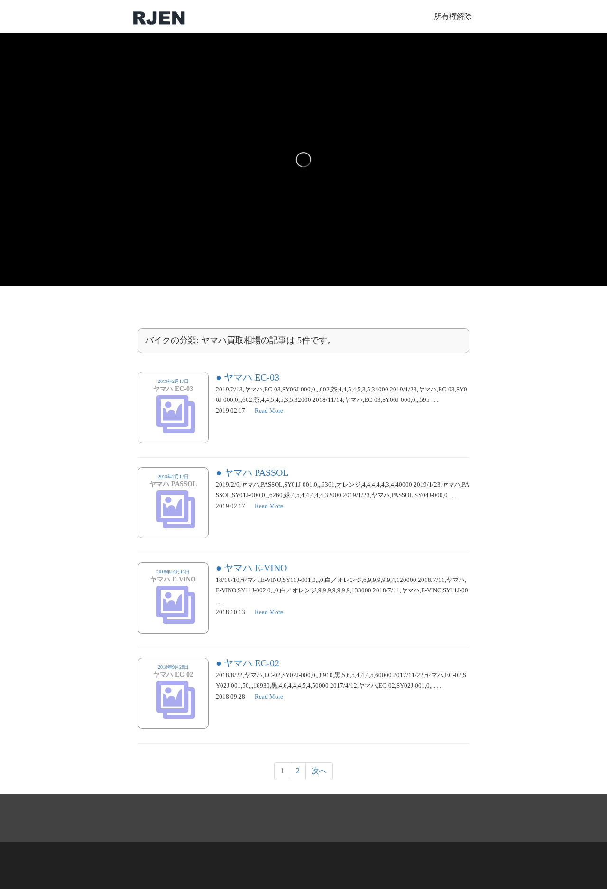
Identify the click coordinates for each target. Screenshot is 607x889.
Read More (269, 410)
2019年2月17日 (173, 386)
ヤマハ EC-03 (251, 377)
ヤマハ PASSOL (256, 472)
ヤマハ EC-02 (251, 663)
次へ (319, 771)
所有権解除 (453, 16)
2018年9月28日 (173, 671)
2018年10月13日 (173, 576)
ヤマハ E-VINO (255, 567)
